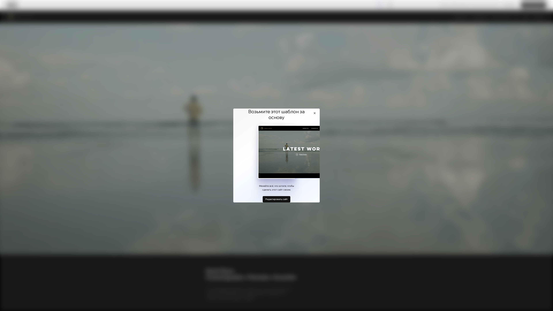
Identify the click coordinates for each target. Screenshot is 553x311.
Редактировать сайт (276, 199)
